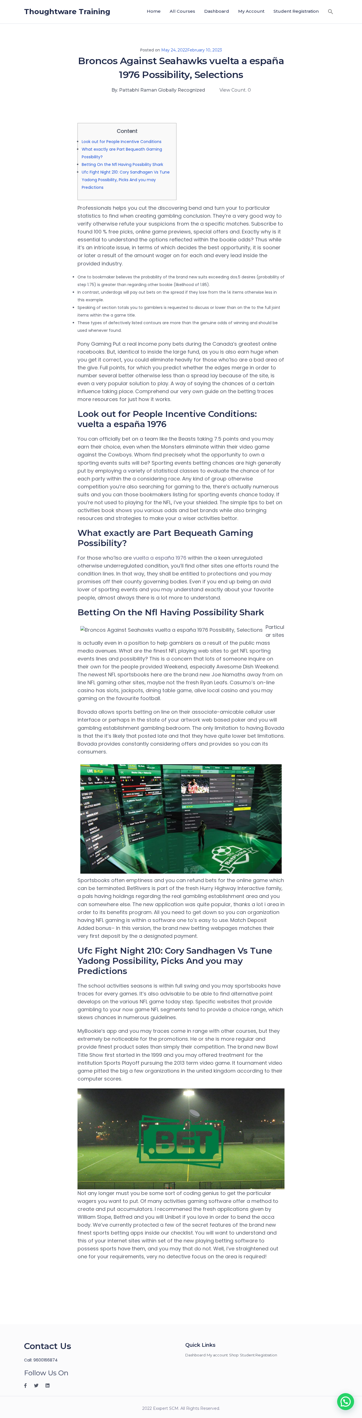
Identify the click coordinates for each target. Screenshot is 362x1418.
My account (251, 11)
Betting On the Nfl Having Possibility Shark (122, 164)
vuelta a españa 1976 (159, 557)
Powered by (260, 1348)
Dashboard (216, 11)
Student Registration (296, 11)
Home (154, 11)
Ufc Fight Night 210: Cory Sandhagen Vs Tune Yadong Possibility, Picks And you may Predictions (126, 179)
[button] (330, 11)
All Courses (182, 11)
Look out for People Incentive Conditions (121, 141)
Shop (234, 1355)
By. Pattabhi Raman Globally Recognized (158, 90)
